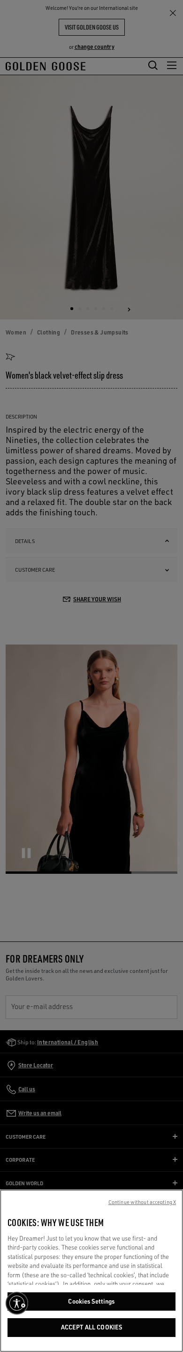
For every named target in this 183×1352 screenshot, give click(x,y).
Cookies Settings (91, 1301)
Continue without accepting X (142, 1202)
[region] (91, 1270)
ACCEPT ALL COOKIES (91, 1327)
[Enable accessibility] (17, 1303)
